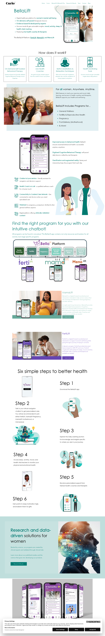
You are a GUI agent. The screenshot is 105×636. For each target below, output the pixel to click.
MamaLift (40, 38)
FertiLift (33, 38)
